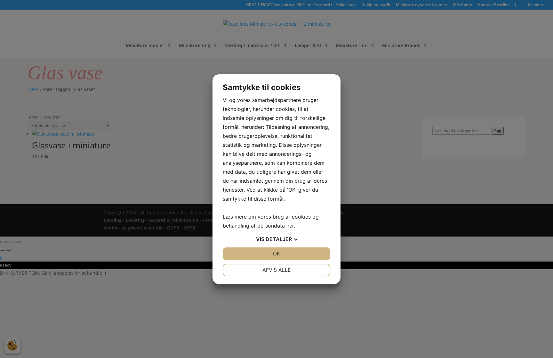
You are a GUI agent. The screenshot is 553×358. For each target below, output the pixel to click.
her (290, 225)
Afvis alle (276, 270)
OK (276, 253)
